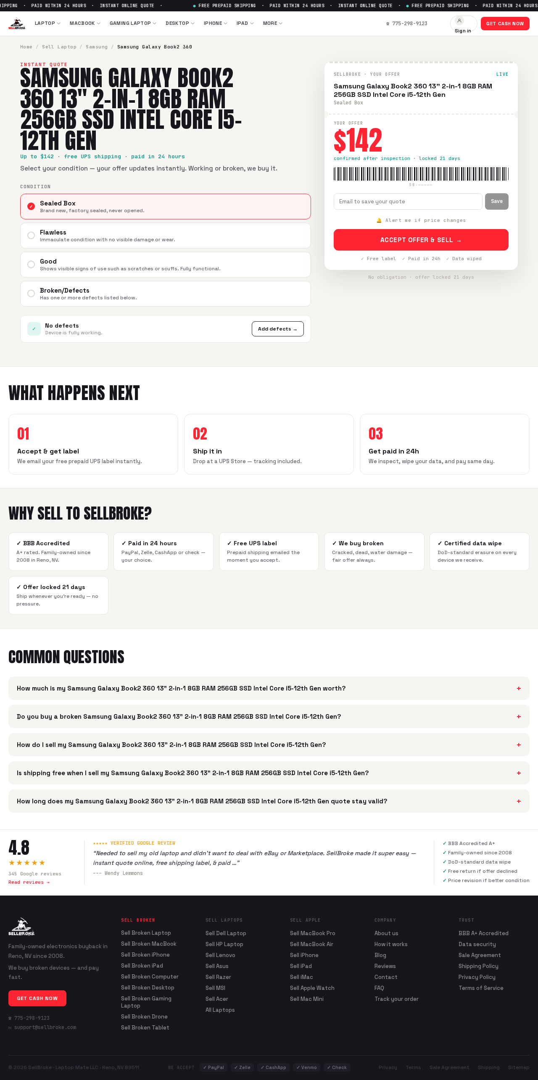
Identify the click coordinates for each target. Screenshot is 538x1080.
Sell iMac (301, 977)
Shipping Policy (478, 966)
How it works (391, 944)
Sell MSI (215, 988)
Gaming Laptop (130, 23)
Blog (380, 955)
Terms (413, 1067)
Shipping (489, 1067)
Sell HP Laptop (224, 944)
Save (497, 201)
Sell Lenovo (220, 955)
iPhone (213, 23)
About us (386, 933)
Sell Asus (217, 966)
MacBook (82, 23)
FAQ (379, 988)
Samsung (97, 47)
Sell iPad (301, 966)
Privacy (388, 1067)
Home (26, 47)
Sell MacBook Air (311, 944)
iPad (242, 23)
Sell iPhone (304, 955)
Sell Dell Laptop (226, 933)
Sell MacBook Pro (312, 933)
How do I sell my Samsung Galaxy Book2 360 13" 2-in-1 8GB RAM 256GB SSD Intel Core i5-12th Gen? (269, 744)
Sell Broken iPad (142, 966)
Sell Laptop (59, 47)
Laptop (45, 23)
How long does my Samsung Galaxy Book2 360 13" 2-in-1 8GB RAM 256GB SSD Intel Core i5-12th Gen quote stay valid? (269, 801)
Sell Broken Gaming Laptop (146, 1002)
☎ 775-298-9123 (29, 1018)
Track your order (396, 999)
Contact (386, 977)
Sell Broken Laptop (146, 933)
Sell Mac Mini (307, 999)
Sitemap (519, 1067)
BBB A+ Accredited (484, 933)
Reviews (385, 966)
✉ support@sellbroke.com (42, 1027)
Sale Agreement (480, 955)
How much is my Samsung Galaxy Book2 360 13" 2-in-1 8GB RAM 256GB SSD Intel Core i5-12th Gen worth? (269, 688)
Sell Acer (217, 999)
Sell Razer (218, 977)
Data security (477, 944)
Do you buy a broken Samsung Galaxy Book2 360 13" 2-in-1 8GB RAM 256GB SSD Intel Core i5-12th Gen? (269, 716)
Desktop (177, 23)
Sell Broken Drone (144, 1016)
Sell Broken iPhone (145, 955)
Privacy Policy (477, 977)
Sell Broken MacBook (149, 944)
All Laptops (220, 1009)
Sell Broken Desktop (147, 987)
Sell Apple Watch (312, 988)
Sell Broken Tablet (145, 1027)
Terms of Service (481, 988)
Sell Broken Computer (150, 976)
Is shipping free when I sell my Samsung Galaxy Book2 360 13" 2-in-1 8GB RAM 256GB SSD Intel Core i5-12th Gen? (269, 773)
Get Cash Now (505, 24)
